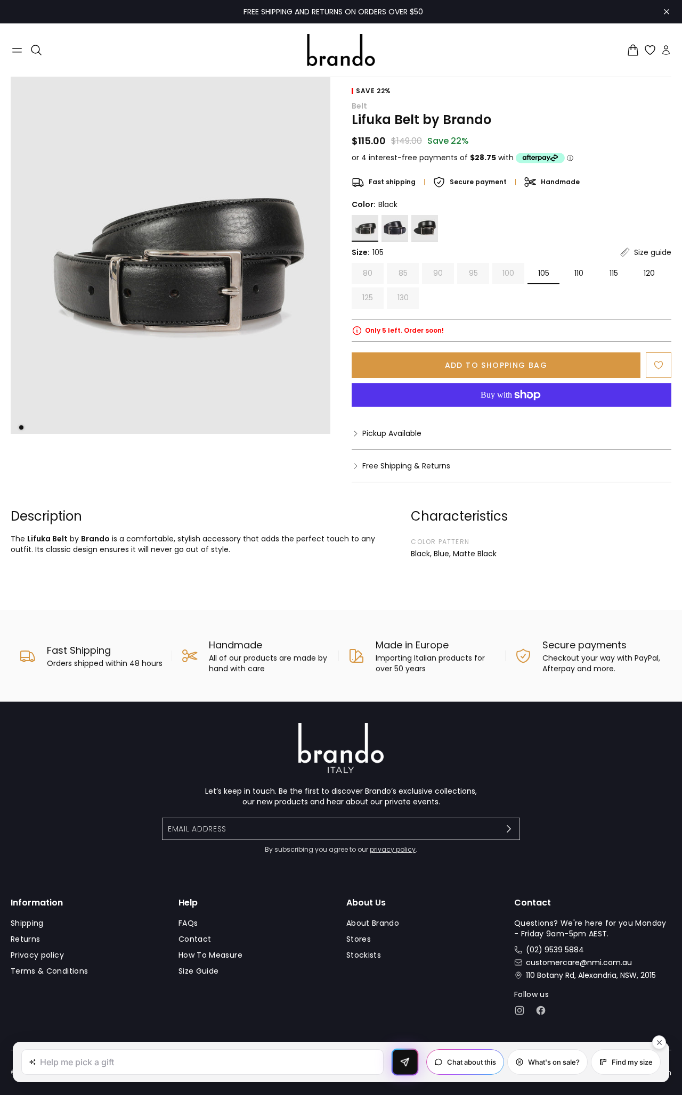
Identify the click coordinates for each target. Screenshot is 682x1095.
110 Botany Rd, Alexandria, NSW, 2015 (591, 975)
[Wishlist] (650, 50)
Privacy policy (37, 955)
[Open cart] (633, 50)
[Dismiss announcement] (666, 12)
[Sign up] (509, 829)
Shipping (27, 923)
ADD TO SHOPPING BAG (496, 365)
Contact (194, 939)
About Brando (372, 923)
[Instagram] (519, 1010)
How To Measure (210, 955)
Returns (25, 939)
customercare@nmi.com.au (579, 962)
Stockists (363, 955)
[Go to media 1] (21, 427)
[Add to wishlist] (658, 365)
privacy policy (393, 849)
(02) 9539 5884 (555, 949)
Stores (358, 939)
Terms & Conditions (49, 971)
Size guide (652, 252)
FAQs (188, 923)
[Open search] (36, 50)
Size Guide (198, 971)
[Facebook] (540, 1010)
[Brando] (341, 50)
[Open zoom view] (170, 255)
